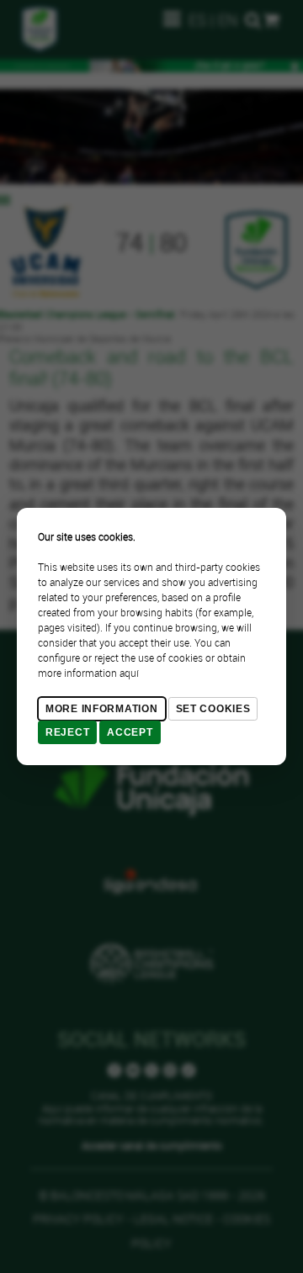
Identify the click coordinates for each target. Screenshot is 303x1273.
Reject (67, 732)
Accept (129, 732)
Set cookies (213, 709)
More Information (101, 709)
